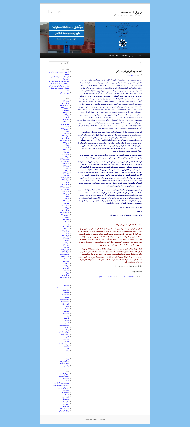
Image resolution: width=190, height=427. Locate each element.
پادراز (67, 380)
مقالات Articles (114, 56)
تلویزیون (66, 320)
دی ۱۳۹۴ (66, 131)
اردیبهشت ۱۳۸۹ (64, 254)
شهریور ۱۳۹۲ (65, 177)
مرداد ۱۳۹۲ (65, 180)
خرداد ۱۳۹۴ (65, 138)
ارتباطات (66, 311)
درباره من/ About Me (128, 56)
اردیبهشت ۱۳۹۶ (64, 105)
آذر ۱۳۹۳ (66, 147)
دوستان (67, 327)
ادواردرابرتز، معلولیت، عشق (106, 277)
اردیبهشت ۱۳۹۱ (64, 212)
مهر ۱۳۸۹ (66, 247)
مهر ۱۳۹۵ (66, 122)
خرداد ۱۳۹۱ (65, 210)
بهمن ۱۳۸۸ (65, 261)
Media (67, 297)
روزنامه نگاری (65, 334)
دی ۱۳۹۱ (66, 196)
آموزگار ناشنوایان (63, 374)
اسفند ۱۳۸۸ (65, 259)
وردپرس (66, 365)
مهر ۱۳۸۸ (66, 270)
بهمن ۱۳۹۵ (65, 112)
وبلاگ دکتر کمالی (64, 411)
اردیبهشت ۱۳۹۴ (64, 140)
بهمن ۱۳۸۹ (65, 238)
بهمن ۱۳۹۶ (65, 101)
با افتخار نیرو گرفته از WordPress (95, 419)
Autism (66, 285)
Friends (66, 292)
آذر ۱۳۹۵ (66, 117)
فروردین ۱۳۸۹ (65, 256)
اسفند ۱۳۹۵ (65, 110)
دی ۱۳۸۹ (66, 240)
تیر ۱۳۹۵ (66, 126)
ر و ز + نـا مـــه (131, 11)
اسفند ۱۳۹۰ (65, 217)
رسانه (67, 329)
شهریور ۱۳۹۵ (65, 124)
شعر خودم (66, 339)
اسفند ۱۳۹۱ (65, 191)
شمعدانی (66, 390)
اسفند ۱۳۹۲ (65, 163)
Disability (130, 277)
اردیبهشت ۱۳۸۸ (64, 277)
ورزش (67, 350)
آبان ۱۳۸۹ (66, 245)
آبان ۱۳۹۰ (66, 226)
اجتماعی (66, 309)
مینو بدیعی (66, 406)
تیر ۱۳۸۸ (66, 273)
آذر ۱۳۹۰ (66, 224)
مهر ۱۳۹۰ (66, 229)
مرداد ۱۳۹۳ (65, 154)
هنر (68, 348)
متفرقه (67, 341)
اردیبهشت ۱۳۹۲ (64, 187)
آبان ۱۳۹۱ (66, 201)
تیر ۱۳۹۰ (66, 233)
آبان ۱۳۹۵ (66, 119)
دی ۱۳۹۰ (66, 221)
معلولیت (125, 277)
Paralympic (65, 302)
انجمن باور (66, 313)
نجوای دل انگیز (64, 408)
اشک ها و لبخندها (64, 376)
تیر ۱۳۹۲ (66, 182)
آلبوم (67, 306)
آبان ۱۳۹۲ (66, 173)
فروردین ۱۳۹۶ (65, 108)
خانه (140, 56)
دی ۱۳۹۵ (66, 115)
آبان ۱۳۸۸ (66, 268)
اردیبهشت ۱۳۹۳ (64, 159)
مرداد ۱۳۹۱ (65, 205)
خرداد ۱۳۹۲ (65, 184)
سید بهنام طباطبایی (63, 388)
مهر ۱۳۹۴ (66, 133)
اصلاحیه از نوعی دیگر (129, 71)
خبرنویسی (66, 323)
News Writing (64, 299)
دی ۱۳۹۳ (66, 145)
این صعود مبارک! (64, 93)
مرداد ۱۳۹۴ (65, 136)
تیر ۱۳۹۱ (66, 208)
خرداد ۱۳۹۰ (65, 235)
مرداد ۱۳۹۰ (65, 231)
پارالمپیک (66, 318)
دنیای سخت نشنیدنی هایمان (60, 385)
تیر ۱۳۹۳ (66, 156)
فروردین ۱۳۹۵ (65, 129)
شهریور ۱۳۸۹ (65, 249)
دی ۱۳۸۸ (66, 263)
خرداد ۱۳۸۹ (65, 252)
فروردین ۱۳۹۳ (65, 161)
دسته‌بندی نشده (64, 325)
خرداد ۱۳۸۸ (65, 275)
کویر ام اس (65, 397)
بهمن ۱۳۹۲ (65, 166)
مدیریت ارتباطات (64, 343)
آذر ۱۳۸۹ (66, 242)
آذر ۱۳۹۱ (66, 198)
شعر (67, 337)
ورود (67, 359)
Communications (63, 288)
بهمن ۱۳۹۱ (65, 194)
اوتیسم (67, 316)
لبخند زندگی (65, 399)
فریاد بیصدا (65, 392)
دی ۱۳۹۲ (66, 168)
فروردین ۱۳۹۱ (65, 215)
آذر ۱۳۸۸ (66, 266)
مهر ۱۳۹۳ (66, 152)
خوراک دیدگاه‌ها (64, 363)
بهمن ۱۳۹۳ (65, 143)
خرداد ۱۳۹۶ (65, 103)
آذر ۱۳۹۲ (66, 170)
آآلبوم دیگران (65, 304)
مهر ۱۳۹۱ (66, 203)
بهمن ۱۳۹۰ (65, 219)
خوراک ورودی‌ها (64, 361)
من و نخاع (66, 404)
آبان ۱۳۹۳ (66, 150)
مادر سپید (66, 401)
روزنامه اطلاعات (64, 332)
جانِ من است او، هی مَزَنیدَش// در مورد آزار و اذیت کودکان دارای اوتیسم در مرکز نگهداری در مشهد (58, 83)
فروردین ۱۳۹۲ (65, 189)
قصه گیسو (66, 394)
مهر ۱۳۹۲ (66, 175)
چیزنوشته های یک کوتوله (61, 383)
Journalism (65, 295)
